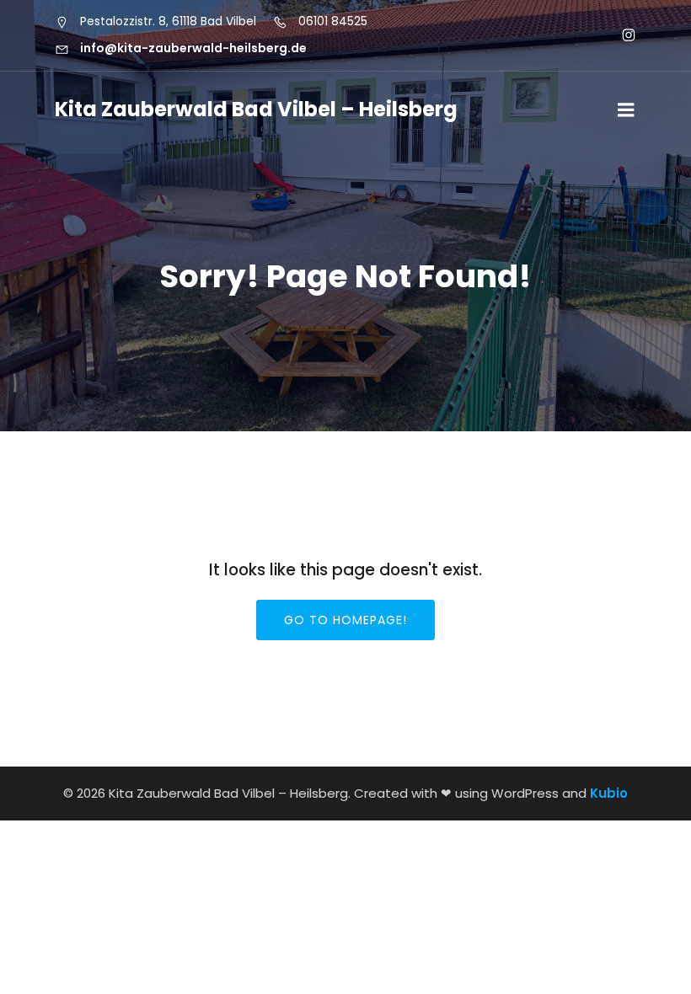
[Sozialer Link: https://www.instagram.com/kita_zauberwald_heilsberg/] (621, 35)
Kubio (609, 793)
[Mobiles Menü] (626, 110)
